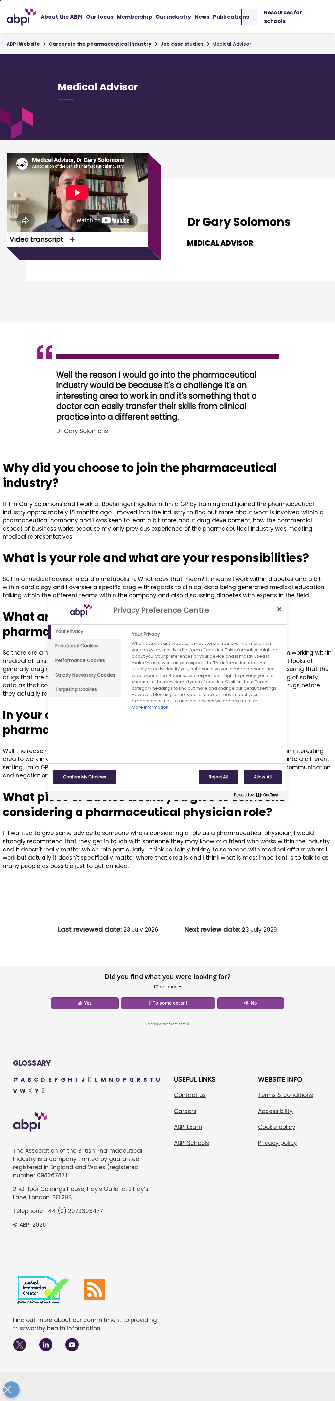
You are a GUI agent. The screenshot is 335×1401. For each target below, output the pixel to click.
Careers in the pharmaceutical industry (100, 44)
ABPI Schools (191, 1143)
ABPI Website (23, 44)
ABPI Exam (188, 1127)
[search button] (253, 17)
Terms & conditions (285, 1095)
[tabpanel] (207, 672)
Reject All (218, 777)
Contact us (190, 1095)
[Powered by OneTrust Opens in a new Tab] (259, 796)
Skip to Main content (0, 0)
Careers (185, 1111)
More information (150, 707)
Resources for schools (283, 17)
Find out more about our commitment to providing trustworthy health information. (85, 1324)
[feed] (94, 1289)
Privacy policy (277, 1143)
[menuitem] (61, 17)
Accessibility (275, 1111)
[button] (85, 1003)
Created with (165, 1023)
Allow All (263, 777)
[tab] (84, 632)
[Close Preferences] (11, 1389)
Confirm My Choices (84, 777)
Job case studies (181, 44)
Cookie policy (276, 1127)
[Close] (279, 609)
